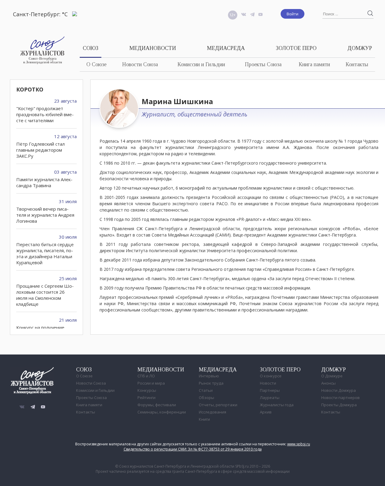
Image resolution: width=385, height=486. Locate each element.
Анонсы (328, 383)
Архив (266, 412)
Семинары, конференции (161, 412)
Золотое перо (296, 48)
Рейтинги (146, 397)
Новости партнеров (340, 397)
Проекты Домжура (339, 404)
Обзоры (206, 397)
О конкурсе (271, 376)
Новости (268, 383)
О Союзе (96, 64)
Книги (204, 419)
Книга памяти (314, 64)
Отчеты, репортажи (218, 404)
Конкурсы (146, 390)
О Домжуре (332, 376)
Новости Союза (140, 64)
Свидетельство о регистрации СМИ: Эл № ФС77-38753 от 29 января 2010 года (193, 449)
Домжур (359, 48)
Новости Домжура (338, 390)
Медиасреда (226, 48)
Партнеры (270, 390)
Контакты (357, 64)
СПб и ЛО (146, 376)
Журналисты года (277, 404)
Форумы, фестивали (156, 404)
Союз (90, 48)
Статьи (206, 390)
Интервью (209, 376)
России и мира (151, 383)
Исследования (212, 412)
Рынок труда (211, 383)
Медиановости (152, 48)
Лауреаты (269, 397)
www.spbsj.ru (298, 444)
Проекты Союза (263, 64)
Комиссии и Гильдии (201, 64)
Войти (292, 14)
